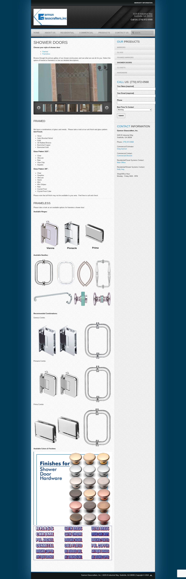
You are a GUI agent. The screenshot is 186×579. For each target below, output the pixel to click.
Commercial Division (124, 156)
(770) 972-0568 (128, 142)
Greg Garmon (122, 149)
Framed (45, 52)
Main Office (121, 162)
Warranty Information (143, 3)
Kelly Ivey (120, 169)
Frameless (46, 54)
